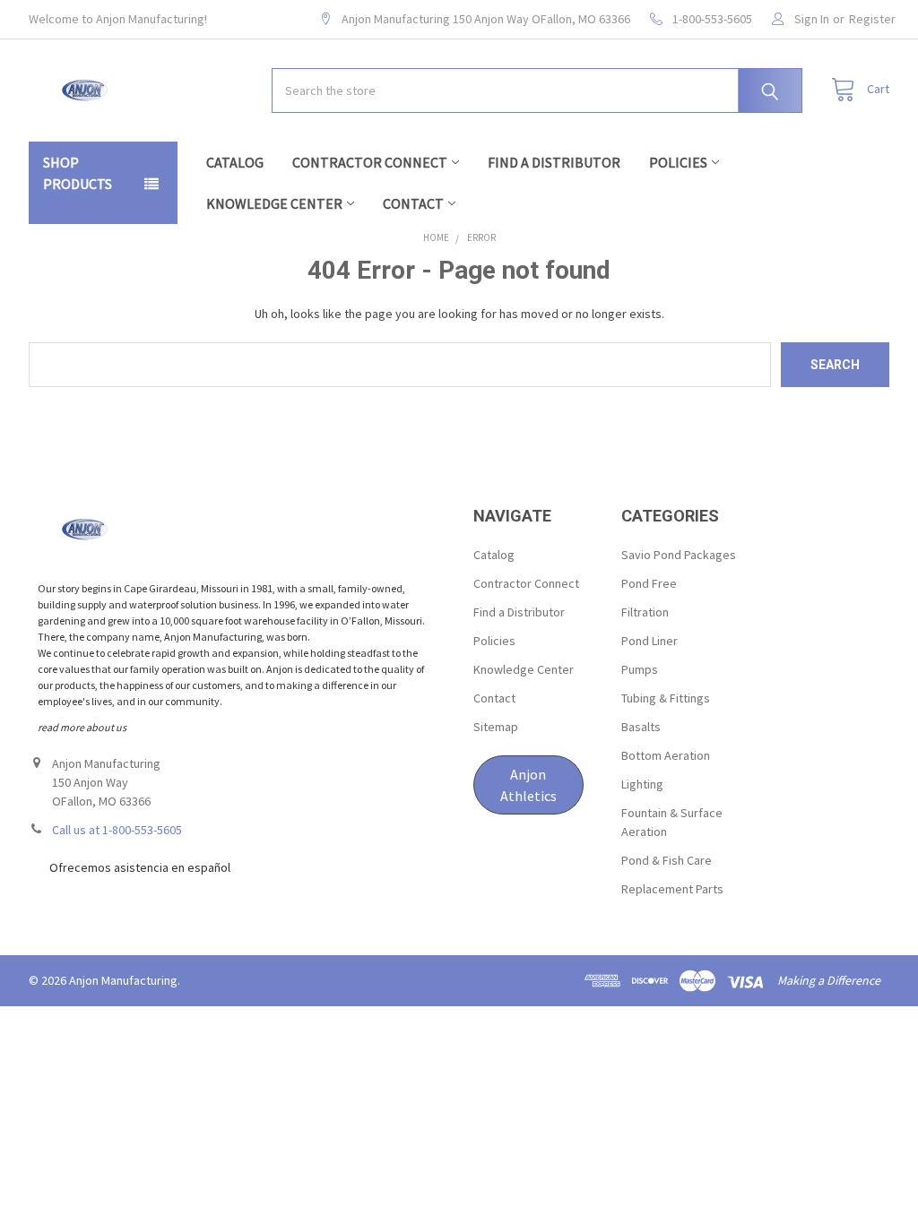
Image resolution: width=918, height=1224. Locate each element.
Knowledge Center (274, 203)
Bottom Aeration (665, 755)
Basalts (641, 727)
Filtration (645, 612)
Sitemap (495, 727)
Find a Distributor (554, 162)
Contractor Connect (369, 162)
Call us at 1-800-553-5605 (117, 830)
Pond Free (649, 583)
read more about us (82, 727)
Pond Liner (649, 641)
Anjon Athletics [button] (528, 785)
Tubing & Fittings (665, 698)
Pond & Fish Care (666, 860)
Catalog (235, 162)
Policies (678, 162)
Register (872, 19)
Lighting (642, 784)
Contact (413, 203)
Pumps (639, 669)
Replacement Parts (672, 889)
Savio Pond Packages (678, 555)
